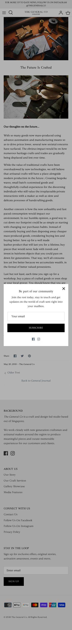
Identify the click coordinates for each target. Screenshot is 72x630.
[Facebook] (33, 339)
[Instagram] (38, 339)
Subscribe (36, 327)
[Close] (64, 289)
